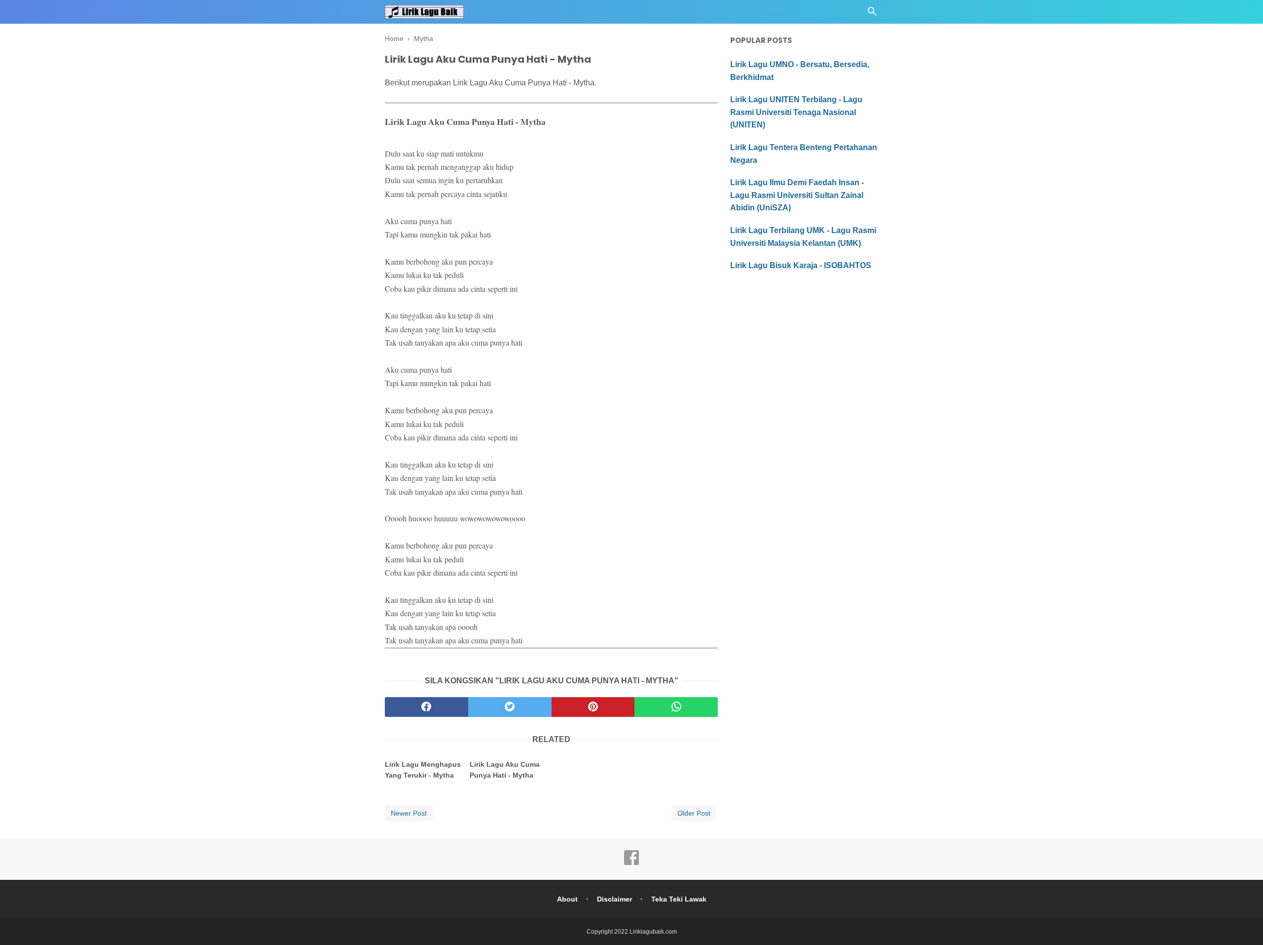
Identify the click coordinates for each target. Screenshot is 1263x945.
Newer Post (409, 813)
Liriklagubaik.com (653, 931)
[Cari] (872, 14)
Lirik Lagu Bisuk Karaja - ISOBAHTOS (800, 265)
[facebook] (426, 707)
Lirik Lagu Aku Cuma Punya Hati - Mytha (505, 769)
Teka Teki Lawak (678, 899)
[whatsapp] (676, 707)
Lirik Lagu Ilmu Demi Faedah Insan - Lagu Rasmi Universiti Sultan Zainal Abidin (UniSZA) (797, 195)
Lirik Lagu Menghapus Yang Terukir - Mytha (423, 769)
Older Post (693, 813)
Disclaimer (614, 899)
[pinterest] (593, 707)
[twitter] (510, 707)
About (567, 899)
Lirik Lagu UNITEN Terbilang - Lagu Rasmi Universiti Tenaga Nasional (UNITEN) (796, 112)
